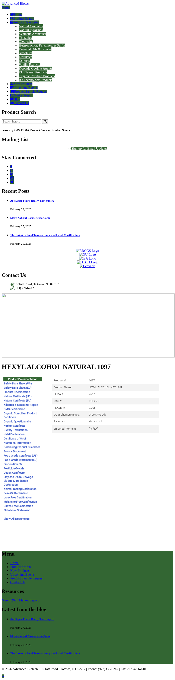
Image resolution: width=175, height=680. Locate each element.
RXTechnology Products (35, 80)
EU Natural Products (33, 72)
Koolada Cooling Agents (35, 68)
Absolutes (25, 53)
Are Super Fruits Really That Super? (32, 200)
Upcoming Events (25, 87)
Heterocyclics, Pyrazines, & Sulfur (42, 45)
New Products (22, 84)
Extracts (24, 61)
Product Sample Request (30, 91)
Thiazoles (25, 37)
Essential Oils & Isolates (35, 49)
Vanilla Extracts (29, 64)
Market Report (23, 95)
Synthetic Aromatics (32, 34)
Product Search (24, 18)
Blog (17, 99)
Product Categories (26, 22)
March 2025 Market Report (20, 600)
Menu (6, 7)
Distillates (25, 57)
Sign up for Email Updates (89, 148)
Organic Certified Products (37, 76)
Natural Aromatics (31, 26)
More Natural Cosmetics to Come (30, 217)
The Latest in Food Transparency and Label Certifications (45, 235)
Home (18, 14)
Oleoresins (26, 41)
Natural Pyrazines (31, 30)
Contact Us (21, 103)
